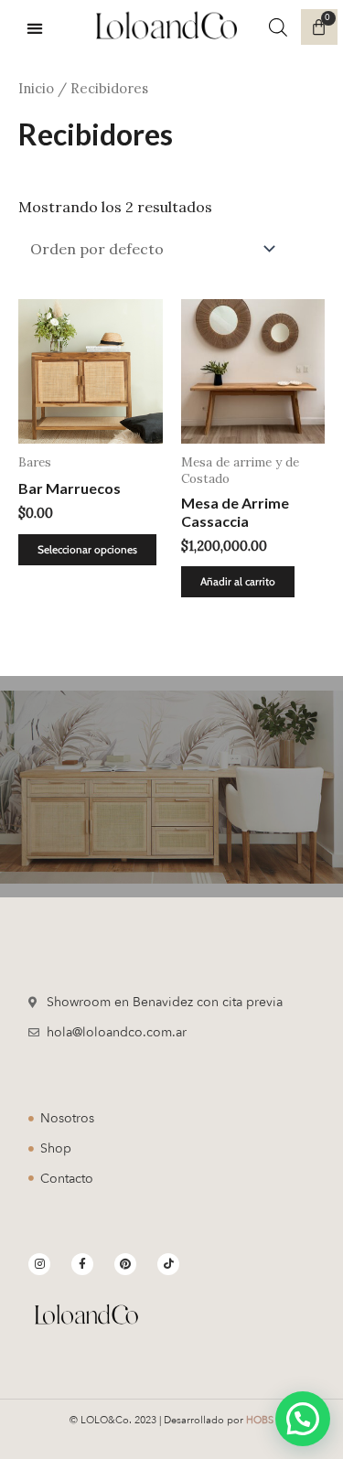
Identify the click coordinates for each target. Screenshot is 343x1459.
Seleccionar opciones (87, 549)
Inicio (36, 88)
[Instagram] (39, 1264)
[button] (34, 28)
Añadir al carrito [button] (237, 581)
